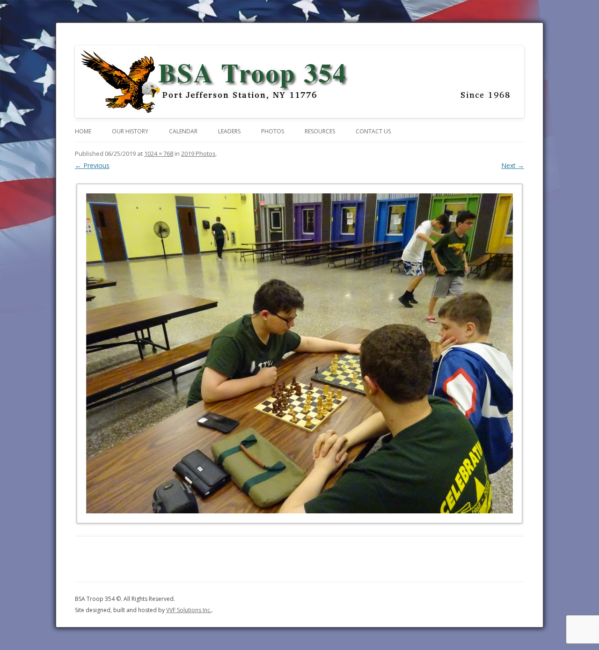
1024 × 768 (158, 153)
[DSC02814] (299, 353)
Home (83, 131)
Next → (512, 165)
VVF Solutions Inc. (189, 610)
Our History (130, 131)
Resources (320, 131)
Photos (272, 131)
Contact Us (373, 131)
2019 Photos (198, 153)
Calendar (183, 131)
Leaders (229, 131)
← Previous (92, 165)
